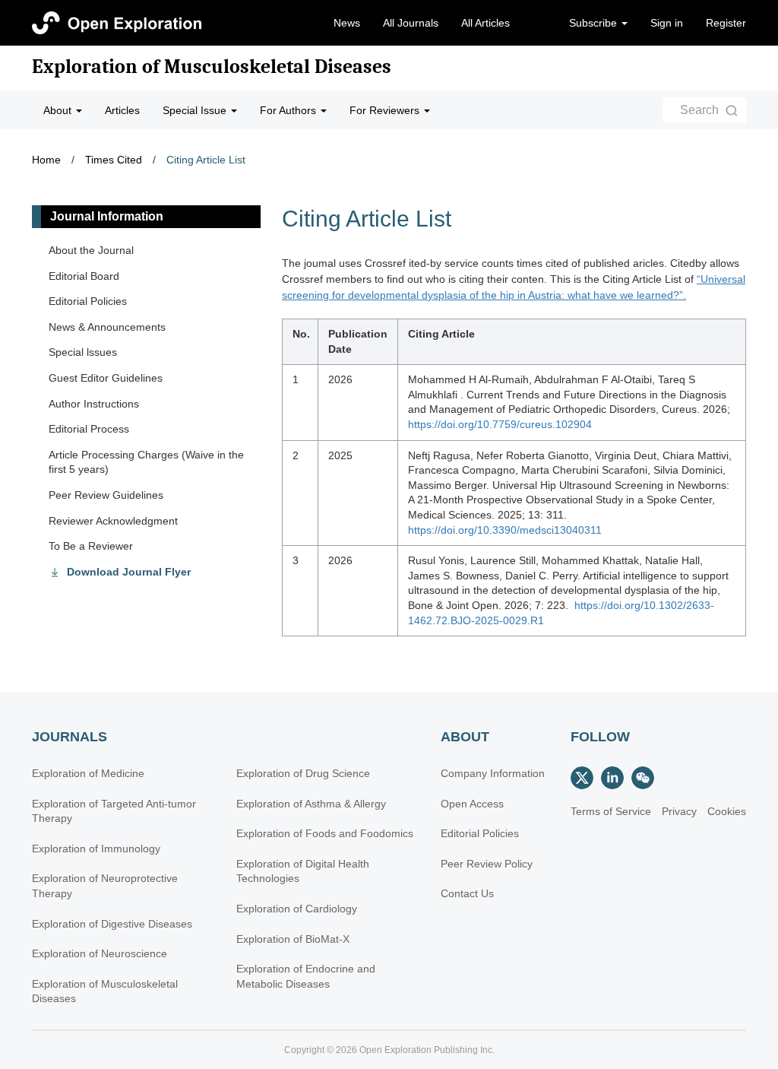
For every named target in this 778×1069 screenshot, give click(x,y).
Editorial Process (89, 429)
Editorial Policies (88, 301)
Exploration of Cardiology (296, 908)
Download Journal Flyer (129, 572)
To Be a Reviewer (91, 546)
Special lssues (83, 352)
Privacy (679, 811)
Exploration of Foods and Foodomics (324, 833)
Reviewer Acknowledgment (113, 521)
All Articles (485, 23)
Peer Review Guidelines (106, 495)
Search (699, 109)
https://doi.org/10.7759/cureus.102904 (500, 424)
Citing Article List (205, 160)
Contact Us (467, 893)
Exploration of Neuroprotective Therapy (105, 885)
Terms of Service (611, 811)
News (347, 23)
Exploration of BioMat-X (292, 939)
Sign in (666, 23)
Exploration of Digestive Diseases (112, 924)
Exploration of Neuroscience (99, 953)
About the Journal (91, 250)
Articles (122, 110)
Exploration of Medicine (88, 773)
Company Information (493, 773)
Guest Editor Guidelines (106, 378)
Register (726, 23)
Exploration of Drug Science (303, 773)
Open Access (472, 804)
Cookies (726, 811)
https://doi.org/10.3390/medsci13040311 (505, 530)
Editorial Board (84, 276)
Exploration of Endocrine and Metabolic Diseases (305, 976)
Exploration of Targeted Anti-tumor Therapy (114, 811)
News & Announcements (107, 327)
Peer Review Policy (487, 864)
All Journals (410, 23)
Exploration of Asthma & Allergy (311, 804)
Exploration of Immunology (96, 848)
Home (46, 160)
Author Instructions (94, 404)
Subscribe (594, 23)
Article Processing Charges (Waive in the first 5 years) (146, 462)
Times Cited (113, 160)
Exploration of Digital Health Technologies (302, 871)
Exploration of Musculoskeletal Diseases (211, 67)
